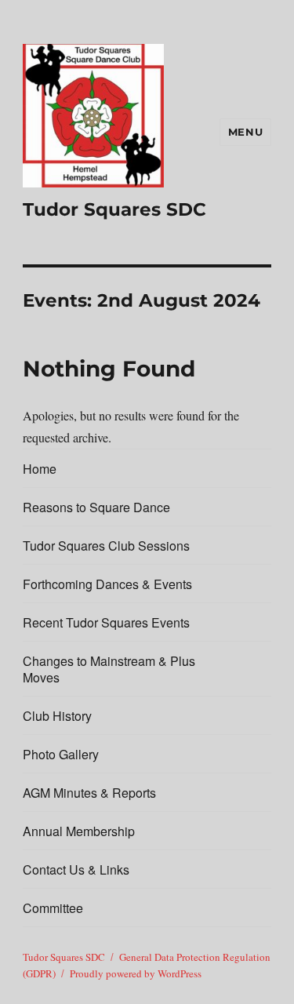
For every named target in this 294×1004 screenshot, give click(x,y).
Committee (53, 908)
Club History (57, 716)
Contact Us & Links (76, 869)
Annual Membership (79, 831)
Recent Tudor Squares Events (106, 622)
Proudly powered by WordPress (135, 973)
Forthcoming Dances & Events (107, 584)
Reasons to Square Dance (96, 507)
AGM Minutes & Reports (89, 793)
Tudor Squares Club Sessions (106, 546)
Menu (245, 132)
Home (39, 469)
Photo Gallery (61, 754)
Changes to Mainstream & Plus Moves (109, 669)
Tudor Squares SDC (114, 209)
